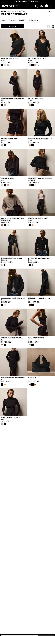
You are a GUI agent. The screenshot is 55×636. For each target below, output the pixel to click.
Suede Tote (32, 378)
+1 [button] (38, 65)
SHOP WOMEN (34, 1)
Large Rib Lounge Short (9, 138)
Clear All (50, 11)
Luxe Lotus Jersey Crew (9, 59)
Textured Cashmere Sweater (11, 338)
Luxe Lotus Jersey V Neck (37, 59)
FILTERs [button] (12, 26)
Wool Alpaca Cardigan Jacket (39, 258)
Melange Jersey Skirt (36, 98)
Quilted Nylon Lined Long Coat (11, 258)
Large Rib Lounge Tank (36, 338)
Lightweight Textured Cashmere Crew (41, 178)
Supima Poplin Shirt (8, 178)
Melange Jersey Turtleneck (10, 418)
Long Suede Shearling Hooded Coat (41, 298)
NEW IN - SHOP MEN (22, 1)
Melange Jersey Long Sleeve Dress (13, 378)
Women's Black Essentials (16, 11)
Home (3, 11)
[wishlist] (41, 6)
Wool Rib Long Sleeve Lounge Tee (40, 138)
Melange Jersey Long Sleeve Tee (12, 98)
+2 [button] (10, 65)
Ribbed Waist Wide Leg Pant (38, 218)
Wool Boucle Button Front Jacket (13, 298)
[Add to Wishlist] (23, 32)
